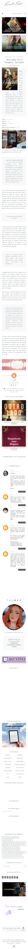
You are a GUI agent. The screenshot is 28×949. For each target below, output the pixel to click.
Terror (11, 844)
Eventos (7, 767)
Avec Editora (9, 123)
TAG (8, 773)
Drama (5, 844)
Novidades (8, 764)
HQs (8, 777)
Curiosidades (8, 770)
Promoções (20, 761)
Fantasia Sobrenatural (12, 388)
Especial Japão (20, 770)
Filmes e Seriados (20, 764)
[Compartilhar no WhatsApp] (15, 385)
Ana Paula (12, 470)
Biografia (22, 852)
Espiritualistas (18, 857)
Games (20, 777)
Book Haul (8, 761)
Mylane (15, 390)
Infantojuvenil (15, 849)
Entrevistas (20, 773)
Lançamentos (8, 758)
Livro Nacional (8, 390)
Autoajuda (6, 854)
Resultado (20, 758)
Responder (22, 491)
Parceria (7, 755)
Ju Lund (8, 121)
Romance (15, 837)
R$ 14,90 (17, 127)
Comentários (15, 65)
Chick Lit (5, 852)
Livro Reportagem (16, 854)
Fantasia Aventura (8, 847)
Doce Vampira (9, 119)
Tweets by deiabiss (7, 811)
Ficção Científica (7, 857)
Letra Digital (20, 767)
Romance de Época (20, 844)
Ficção (17, 847)
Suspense (5, 839)
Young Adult (21, 842)
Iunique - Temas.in (15, 943)
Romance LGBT (14, 391)
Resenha (21, 390)
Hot (11, 839)
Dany (11, 507)
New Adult (6, 849)
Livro (21, 388)
